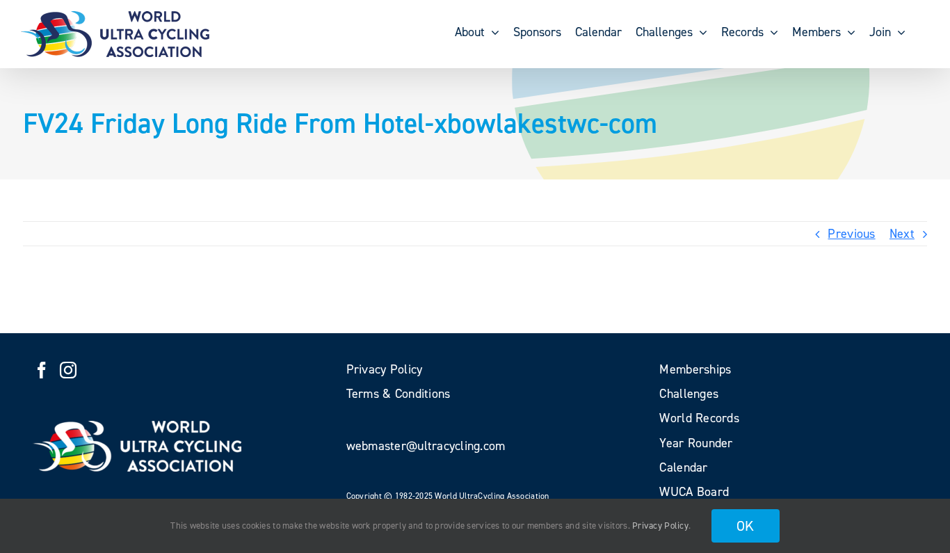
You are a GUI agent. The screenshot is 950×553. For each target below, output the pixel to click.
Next (902, 233)
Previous (851, 233)
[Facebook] (42, 370)
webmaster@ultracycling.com (426, 446)
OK (745, 526)
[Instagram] (68, 370)
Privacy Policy (660, 525)
